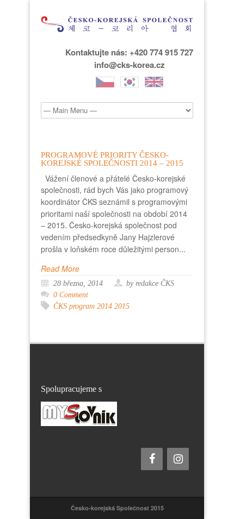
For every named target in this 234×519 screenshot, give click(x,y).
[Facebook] (152, 459)
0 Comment (70, 295)
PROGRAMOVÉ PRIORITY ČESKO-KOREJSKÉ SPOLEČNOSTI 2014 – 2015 (112, 159)
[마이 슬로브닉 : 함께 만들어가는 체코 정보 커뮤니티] (117, 414)
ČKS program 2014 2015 (91, 306)
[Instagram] (178, 459)
